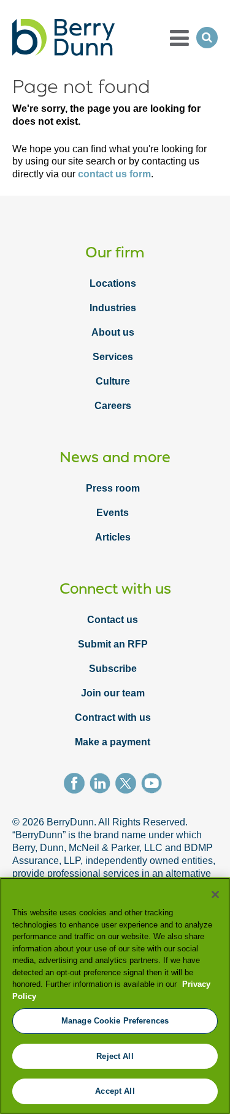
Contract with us (113, 717)
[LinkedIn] (102, 785)
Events (112, 512)
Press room (113, 488)
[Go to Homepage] (63, 37)
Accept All (114, 1091)
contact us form (114, 174)
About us (112, 332)
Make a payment (112, 742)
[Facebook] (77, 785)
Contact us (112, 619)
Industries (113, 308)
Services (113, 357)
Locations (113, 283)
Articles (113, 537)
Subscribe (113, 668)
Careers (112, 405)
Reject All (114, 1056)
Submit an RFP (113, 644)
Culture (113, 381)
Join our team (113, 693)
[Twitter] (128, 785)
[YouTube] (154, 785)
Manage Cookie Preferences (115, 1020)
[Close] (215, 894)
